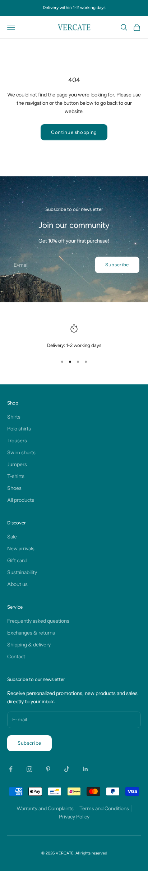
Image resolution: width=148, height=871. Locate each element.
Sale (12, 536)
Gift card (17, 560)
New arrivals (20, 548)
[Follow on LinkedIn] (85, 769)
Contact (16, 656)
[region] (74, 336)
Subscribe (117, 264)
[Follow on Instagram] (29, 769)
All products (20, 500)
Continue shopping (74, 132)
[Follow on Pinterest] (48, 769)
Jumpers (17, 464)
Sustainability (22, 572)
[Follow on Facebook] (10, 769)
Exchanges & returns (31, 632)
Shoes (14, 488)
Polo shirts (19, 428)
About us (17, 584)
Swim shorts (21, 452)
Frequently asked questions (38, 621)
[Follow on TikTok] (66, 769)
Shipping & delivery (29, 644)
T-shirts (15, 476)
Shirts (13, 417)
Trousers (17, 440)
